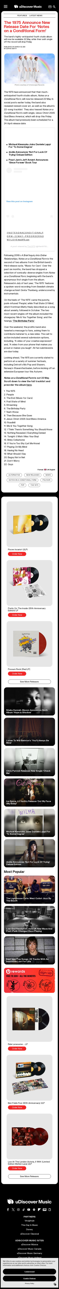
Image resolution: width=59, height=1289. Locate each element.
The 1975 (34, 485)
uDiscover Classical (29, 1234)
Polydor (46, 480)
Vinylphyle (29, 1221)
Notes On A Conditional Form (22, 480)
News (48, 475)
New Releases (32, 475)
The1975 (31, 246)
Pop (22, 485)
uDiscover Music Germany (29, 1253)
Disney (29, 1229)
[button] (29, 528)
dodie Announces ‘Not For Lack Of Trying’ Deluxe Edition (28, 153)
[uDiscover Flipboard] (39, 1209)
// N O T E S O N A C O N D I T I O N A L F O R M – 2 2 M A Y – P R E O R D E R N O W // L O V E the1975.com (25, 236)
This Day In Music (29, 1225)
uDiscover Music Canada (29, 1249)
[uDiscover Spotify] (34, 1209)
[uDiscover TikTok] (24, 1209)
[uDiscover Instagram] (18, 1209)
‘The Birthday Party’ (23, 321)
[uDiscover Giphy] (50, 1209)
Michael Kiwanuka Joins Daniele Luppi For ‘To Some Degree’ (30, 145)
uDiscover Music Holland (29, 1258)
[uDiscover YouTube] (29, 1209)
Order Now (17, 554)
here (29, 385)
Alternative (14, 475)
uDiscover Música (29, 1244)
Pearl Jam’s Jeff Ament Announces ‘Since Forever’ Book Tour (28, 161)
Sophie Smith (11, 48)
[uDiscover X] (13, 1209)
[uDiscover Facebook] (8, 1209)
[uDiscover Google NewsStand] (44, 1209)
